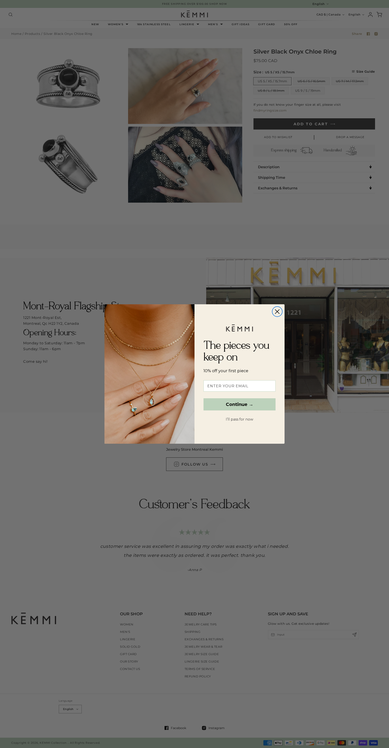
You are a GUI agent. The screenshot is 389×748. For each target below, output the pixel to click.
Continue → (239, 404)
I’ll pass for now (239, 419)
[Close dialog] (277, 312)
